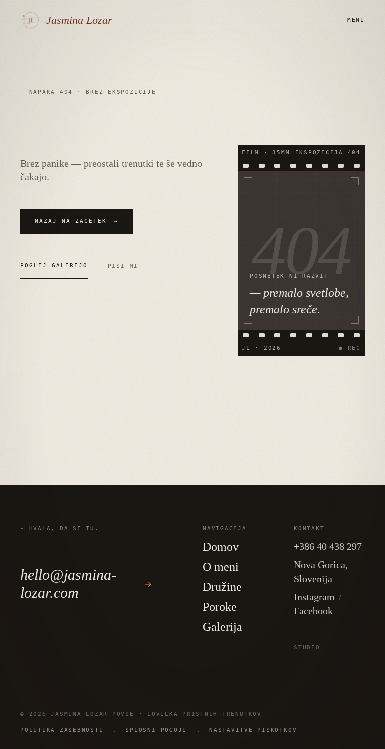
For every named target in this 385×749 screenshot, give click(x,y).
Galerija (222, 626)
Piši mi (123, 266)
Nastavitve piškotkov (253, 730)
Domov (221, 546)
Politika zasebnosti (61, 730)
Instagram (314, 596)
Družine (222, 586)
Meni (356, 20)
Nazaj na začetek (76, 221)
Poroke (220, 606)
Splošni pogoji (156, 730)
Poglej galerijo (54, 265)
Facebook (313, 610)
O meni (221, 566)
